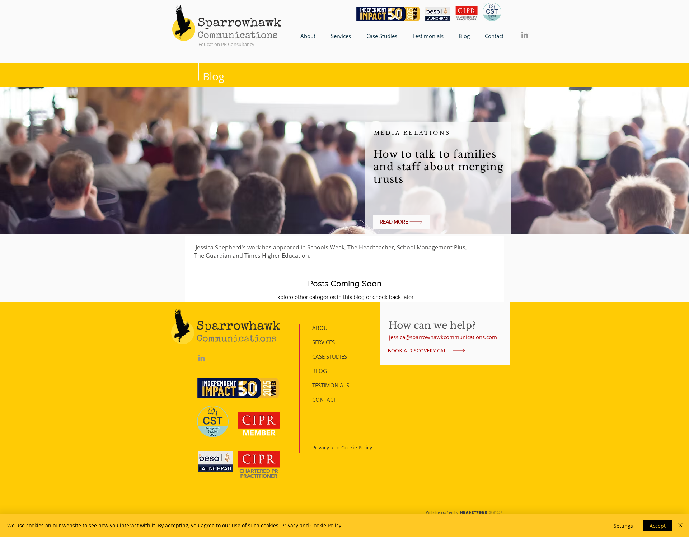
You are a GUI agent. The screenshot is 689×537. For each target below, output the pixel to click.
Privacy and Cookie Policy (311, 525)
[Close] (680, 525)
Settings (623, 525)
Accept (658, 525)
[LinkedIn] (524, 34)
